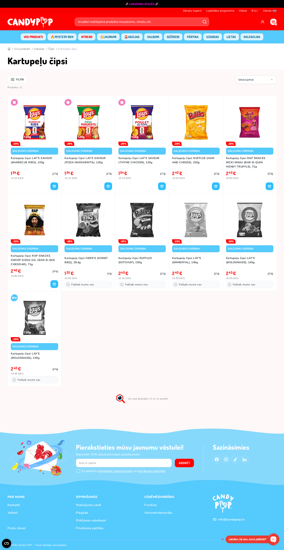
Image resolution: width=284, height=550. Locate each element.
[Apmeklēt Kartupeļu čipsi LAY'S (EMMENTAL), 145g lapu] (195, 220)
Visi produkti (22, 49)
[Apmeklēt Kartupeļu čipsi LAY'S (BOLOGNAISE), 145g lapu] (249, 220)
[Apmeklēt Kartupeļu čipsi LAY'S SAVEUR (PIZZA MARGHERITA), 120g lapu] (88, 122)
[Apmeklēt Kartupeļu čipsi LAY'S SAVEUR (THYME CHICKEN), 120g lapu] (142, 122)
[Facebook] (217, 459)
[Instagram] (226, 459)
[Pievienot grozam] (54, 186)
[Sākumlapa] (31, 23)
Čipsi (51, 49)
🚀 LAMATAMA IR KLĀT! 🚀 (142, 3)
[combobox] (256, 79)
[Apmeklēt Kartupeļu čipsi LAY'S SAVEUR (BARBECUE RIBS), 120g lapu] (34, 122)
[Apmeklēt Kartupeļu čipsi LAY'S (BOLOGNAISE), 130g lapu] (34, 317)
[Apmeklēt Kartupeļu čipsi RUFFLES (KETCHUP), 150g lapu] (142, 220)
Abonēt (184, 463)
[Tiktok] (235, 459)
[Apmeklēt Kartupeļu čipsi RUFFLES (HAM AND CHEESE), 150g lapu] (195, 122)
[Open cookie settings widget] (6, 543)
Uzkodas (39, 49)
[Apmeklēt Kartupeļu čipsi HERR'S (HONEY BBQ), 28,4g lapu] (88, 220)
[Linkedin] (244, 459)
